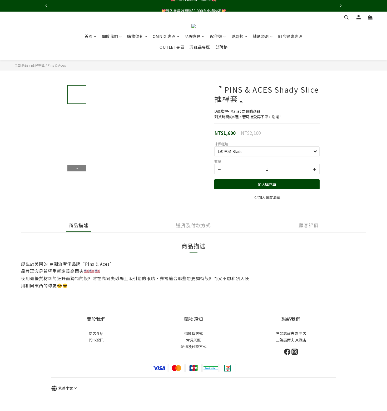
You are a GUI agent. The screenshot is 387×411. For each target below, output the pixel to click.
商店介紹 (96, 333)
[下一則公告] (341, 5)
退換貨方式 (193, 333)
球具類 (237, 36)
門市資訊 (96, 340)
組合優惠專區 (290, 36)
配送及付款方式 (193, 346)
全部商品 (21, 65)
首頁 (89, 36)
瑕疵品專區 (200, 47)
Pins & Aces (57, 65)
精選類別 (261, 36)
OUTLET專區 (172, 47)
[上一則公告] (46, 5)
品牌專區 (193, 36)
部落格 (221, 47)
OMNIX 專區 (164, 36)
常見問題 (193, 340)
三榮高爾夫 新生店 (291, 333)
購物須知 (135, 36)
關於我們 (110, 36)
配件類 (216, 36)
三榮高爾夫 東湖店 (291, 340)
